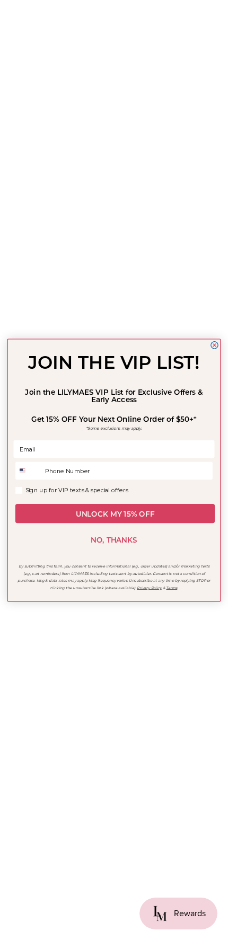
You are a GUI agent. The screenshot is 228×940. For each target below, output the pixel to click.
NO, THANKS (114, 539)
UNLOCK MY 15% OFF (115, 513)
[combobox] (28, 470)
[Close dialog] (214, 344)
